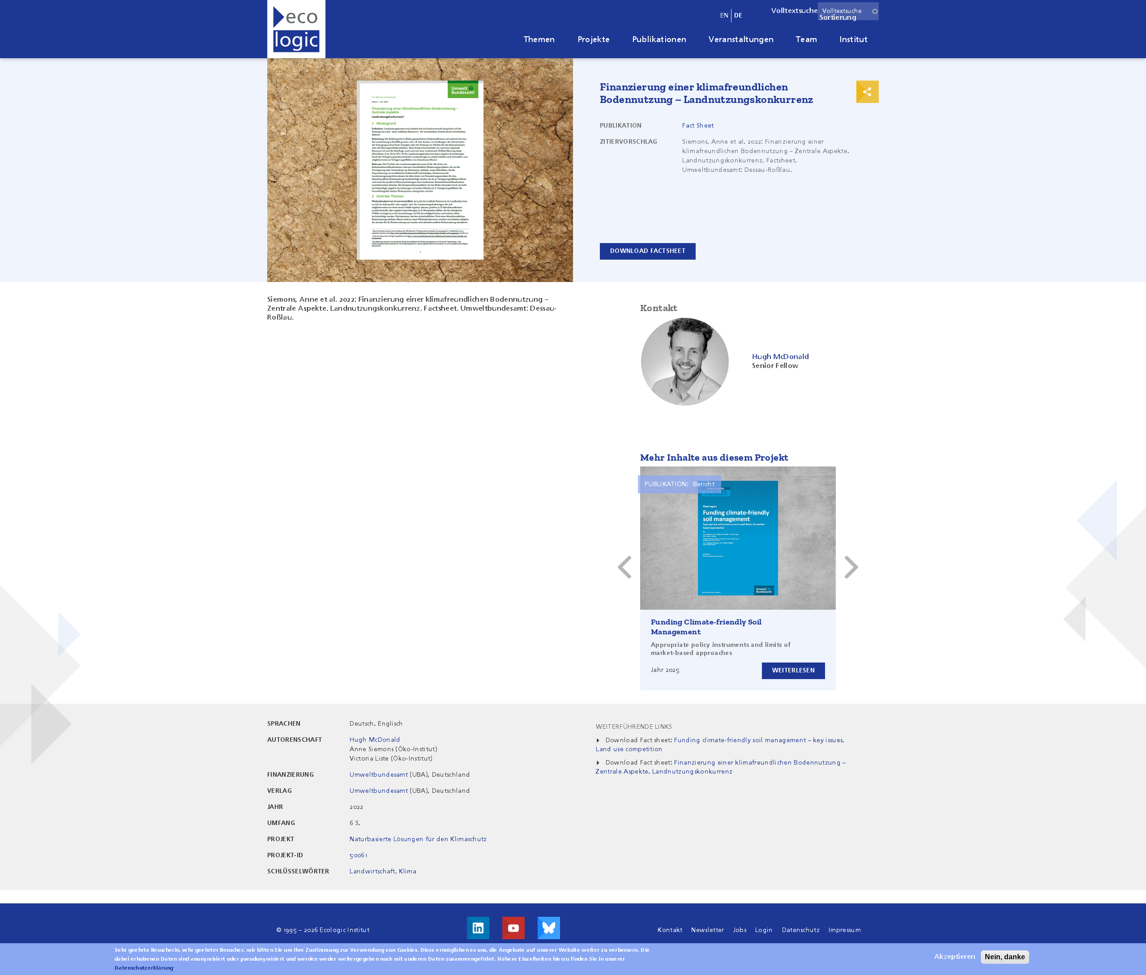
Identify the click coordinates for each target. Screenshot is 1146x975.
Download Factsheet (647, 251)
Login (764, 930)
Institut (853, 40)
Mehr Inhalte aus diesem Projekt (714, 457)
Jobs (739, 930)
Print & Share (867, 92)
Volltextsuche (794, 11)
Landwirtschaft (372, 871)
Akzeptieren (954, 957)
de (738, 16)
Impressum (845, 930)
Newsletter (707, 930)
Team (806, 40)
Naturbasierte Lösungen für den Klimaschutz (418, 839)
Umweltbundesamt (379, 775)
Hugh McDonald (375, 740)
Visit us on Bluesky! (549, 928)
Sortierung (838, 17)
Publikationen (659, 40)
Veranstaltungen (741, 40)
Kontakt (670, 930)
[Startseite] (296, 29)
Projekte (593, 40)
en (724, 16)
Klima (407, 871)
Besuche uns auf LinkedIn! (478, 928)
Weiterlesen (793, 670)
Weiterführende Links (634, 727)
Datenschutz (801, 930)
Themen (539, 40)
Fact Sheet (698, 126)
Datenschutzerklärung (144, 968)
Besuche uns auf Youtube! (513, 928)
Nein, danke (1005, 957)
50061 (358, 855)
